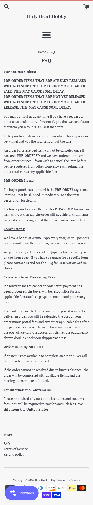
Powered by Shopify (68, 480)
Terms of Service (16, 448)
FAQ (7, 443)
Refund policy (14, 454)
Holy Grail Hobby (46, 16)
